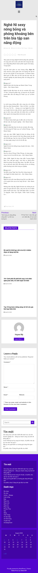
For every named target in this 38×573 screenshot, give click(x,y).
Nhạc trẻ (6, 505)
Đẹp (5, 499)
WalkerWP (23, 570)
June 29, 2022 (16, 48)
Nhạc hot (6, 501)
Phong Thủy (7, 509)
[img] (19, 12)
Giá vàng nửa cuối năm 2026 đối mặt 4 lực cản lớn (18, 434)
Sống (5, 513)
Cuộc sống (7, 497)
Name (6, 387)
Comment (7, 362)
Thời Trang (24, 48)
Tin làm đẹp (7, 516)
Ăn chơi (6, 493)
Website (21, 395)
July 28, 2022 (8, 255)
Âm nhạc (6, 491)
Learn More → (19, 339)
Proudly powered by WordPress (16, 568)
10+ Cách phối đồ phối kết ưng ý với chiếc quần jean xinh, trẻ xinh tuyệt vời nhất (18, 280)
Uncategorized (8, 522)
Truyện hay (7, 520)
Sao (5, 511)
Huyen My (7, 48)
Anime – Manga (8, 495)
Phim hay (6, 507)
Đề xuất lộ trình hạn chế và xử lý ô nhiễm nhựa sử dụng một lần (17, 251)
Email (6, 395)
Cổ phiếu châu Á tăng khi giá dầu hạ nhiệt (15, 448)
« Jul (5, 553)
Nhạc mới (6, 503)
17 (4, 544)
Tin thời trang (7, 518)
